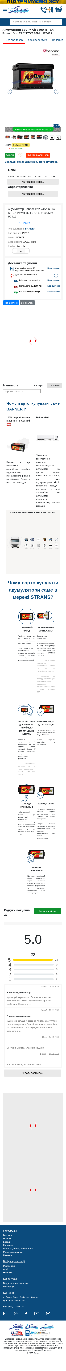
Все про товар (14, 40)
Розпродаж (9, 1266)
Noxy (32, 1333)
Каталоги (8, 1245)
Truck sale (17, 1327)
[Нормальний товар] (54, 992)
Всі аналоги (27, 302)
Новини (7, 1238)
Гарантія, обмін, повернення (18, 1248)
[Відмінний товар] (49, 992)
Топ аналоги (11, 302)
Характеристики (37, 40)
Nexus (46, 1333)
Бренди (7, 1242)
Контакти (7, 1255)
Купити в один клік (38, 155)
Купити (10, 155)
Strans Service (32, 1327)
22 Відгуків (24, 223)
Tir (17, 1333)
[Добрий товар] (51, 992)
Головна (7, 1235)
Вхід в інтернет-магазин (15, 1283)
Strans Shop (46, 1327)
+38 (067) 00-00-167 (13, 1306)
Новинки (7, 1272)
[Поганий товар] (56, 992)
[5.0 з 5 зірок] (9, 223)
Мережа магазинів (12, 1252)
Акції (5, 1269)
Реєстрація (9, 1286)
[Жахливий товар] (58, 992)
